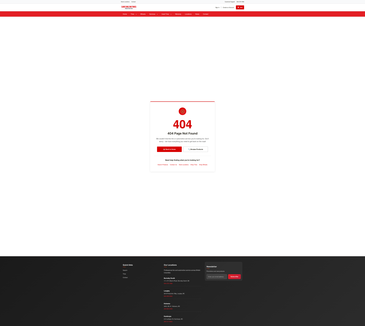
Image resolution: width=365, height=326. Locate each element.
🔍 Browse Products (195, 149)
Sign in (217, 7)
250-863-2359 (168, 309)
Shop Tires (193, 165)
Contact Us (173, 165)
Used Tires (165, 14)
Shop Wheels (203, 165)
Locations (188, 14)
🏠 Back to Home (169, 149)
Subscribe (234, 277)
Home (125, 14)
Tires (132, 14)
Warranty (178, 14)
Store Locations (125, 2)
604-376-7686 (240, 2)
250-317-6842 (168, 321)
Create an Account (228, 7)
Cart (241, 7)
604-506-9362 (168, 296)
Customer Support (230, 2)
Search (125, 270)
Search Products (163, 165)
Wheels (143, 14)
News (197, 14)
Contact (133, 2)
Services (152, 14)
